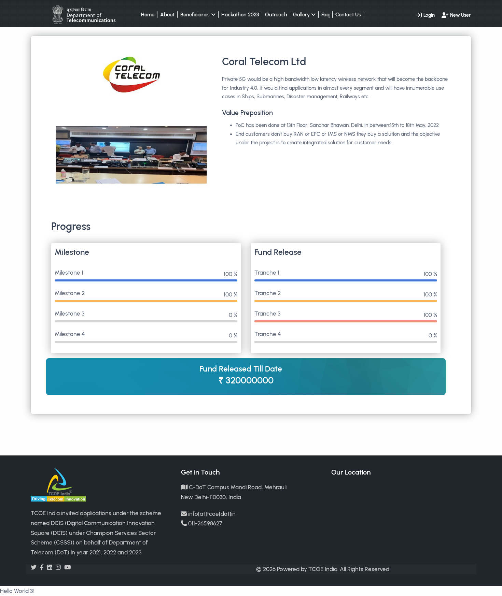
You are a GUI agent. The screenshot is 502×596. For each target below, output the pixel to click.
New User (460, 15)
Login (429, 15)
